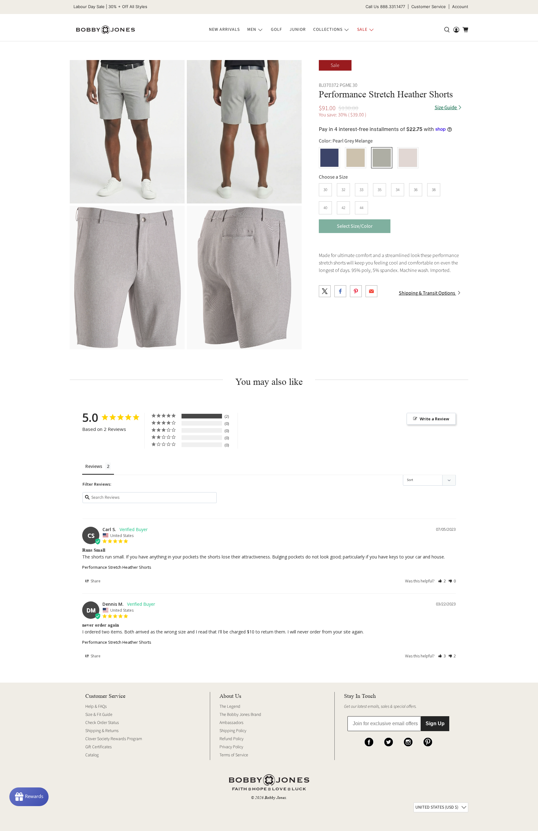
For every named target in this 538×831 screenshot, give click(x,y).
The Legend (229, 706)
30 (325, 190)
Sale (362, 29)
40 (325, 208)
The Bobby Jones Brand (240, 715)
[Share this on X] (325, 291)
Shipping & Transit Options (427, 293)
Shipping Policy (232, 731)
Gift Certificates (98, 747)
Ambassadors (231, 723)
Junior (298, 29)
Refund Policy (231, 739)
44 (361, 208)
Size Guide (446, 108)
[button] (442, 581)
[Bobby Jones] (105, 30)
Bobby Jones (275, 797)
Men (251, 29)
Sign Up (435, 723)
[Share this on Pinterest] (356, 291)
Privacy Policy (231, 747)
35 (379, 190)
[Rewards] (29, 796)
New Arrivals (224, 29)
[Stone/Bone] (407, 157)
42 (343, 208)
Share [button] (95, 581)
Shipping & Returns (102, 731)
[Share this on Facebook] (340, 291)
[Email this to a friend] (371, 291)
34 (397, 190)
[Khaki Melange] (355, 157)
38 (434, 190)
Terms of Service (233, 755)
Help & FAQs (96, 706)
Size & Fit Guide (98, 715)
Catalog (92, 755)
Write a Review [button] (434, 419)
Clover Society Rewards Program (113, 739)
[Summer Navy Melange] (329, 157)
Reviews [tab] (93, 466)
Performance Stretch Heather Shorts (116, 567)
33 (361, 190)
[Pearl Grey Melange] (127, 131)
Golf (276, 29)
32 (343, 190)
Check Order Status (102, 723)
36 (416, 190)
